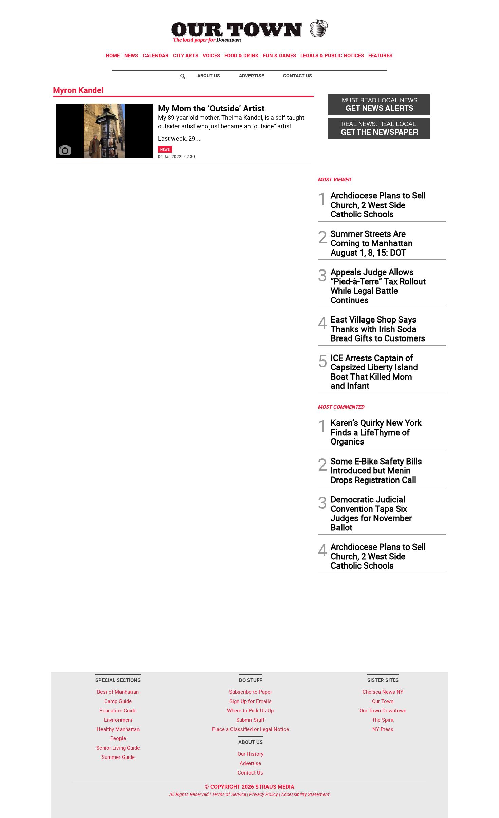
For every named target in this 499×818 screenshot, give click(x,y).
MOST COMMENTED (341, 406)
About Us (208, 75)
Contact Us (297, 75)
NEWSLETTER (391, 8)
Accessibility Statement (305, 794)
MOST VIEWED (334, 179)
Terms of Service (229, 794)
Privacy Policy (263, 794)
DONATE (429, 8)
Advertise (251, 75)
